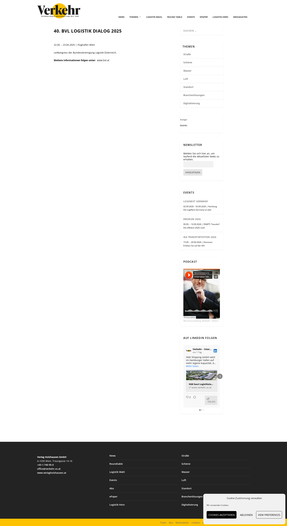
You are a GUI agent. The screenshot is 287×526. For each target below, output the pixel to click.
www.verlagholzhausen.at (51, 472)
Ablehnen (246, 515)
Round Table (174, 17)
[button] (183, 376)
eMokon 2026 (192, 219)
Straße (187, 54)
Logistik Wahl (154, 17)
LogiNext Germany (195, 201)
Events (191, 17)
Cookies (195, 522)
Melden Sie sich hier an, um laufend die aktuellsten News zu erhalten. (201, 156)
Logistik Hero (220, 17)
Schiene (187, 62)
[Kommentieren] (194, 400)
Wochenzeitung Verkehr (196, 320)
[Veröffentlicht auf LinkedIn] (215, 351)
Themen (133, 17)
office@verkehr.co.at (49, 468)
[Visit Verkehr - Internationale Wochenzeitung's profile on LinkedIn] (189, 350)
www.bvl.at (103, 60)
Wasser (187, 70)
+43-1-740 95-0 (45, 464)
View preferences (269, 515)
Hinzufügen (192, 172)
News (121, 17)
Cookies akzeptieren (221, 515)
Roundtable (116, 463)
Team (163, 522)
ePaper (204, 17)
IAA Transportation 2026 (199, 237)
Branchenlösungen (194, 95)
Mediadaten (240, 17)
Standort (188, 87)
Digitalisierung (191, 103)
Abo (111, 488)
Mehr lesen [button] (192, 366)
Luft (185, 78)
